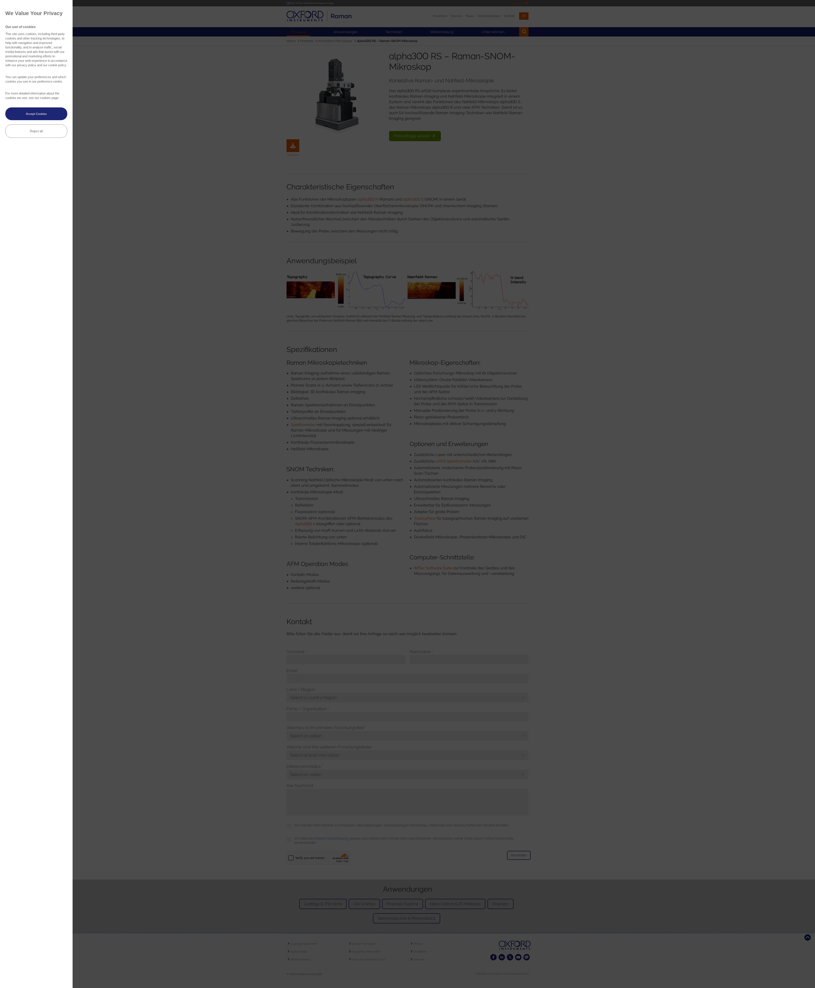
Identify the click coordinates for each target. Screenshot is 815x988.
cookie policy (57, 65)
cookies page (49, 98)
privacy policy (26, 65)
